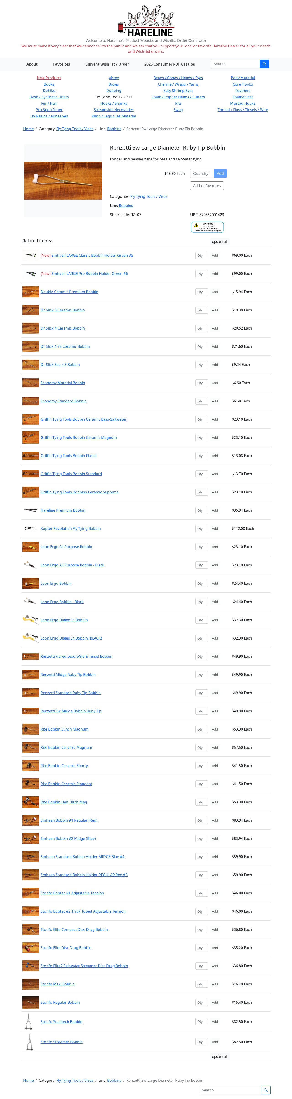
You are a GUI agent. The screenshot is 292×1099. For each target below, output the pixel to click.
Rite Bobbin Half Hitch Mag (64, 802)
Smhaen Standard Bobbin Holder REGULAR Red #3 (84, 874)
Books (49, 84)
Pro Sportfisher (49, 109)
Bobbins (114, 128)
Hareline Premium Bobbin (63, 510)
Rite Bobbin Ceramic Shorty (64, 765)
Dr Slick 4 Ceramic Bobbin (63, 328)
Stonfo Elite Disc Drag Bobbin (66, 947)
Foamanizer (243, 96)
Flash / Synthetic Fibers (49, 96)
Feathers (242, 90)
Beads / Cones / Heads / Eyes (178, 77)
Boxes (114, 84)
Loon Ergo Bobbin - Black (62, 601)
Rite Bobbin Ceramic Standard (66, 783)
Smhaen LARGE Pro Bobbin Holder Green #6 (90, 273)
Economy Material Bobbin (63, 382)
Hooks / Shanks (113, 103)
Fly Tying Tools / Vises (74, 128)
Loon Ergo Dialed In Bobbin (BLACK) (71, 638)
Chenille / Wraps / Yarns (178, 84)
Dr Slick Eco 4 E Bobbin (60, 364)
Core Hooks (243, 84)
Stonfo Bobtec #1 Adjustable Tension (72, 893)
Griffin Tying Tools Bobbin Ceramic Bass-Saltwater (84, 419)
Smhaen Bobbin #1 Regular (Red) (69, 820)
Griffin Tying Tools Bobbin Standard (71, 473)
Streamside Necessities (114, 109)
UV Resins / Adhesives (49, 116)
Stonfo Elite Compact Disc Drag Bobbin (74, 929)
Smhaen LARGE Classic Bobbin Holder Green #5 (92, 255)
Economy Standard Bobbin (64, 401)
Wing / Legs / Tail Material (114, 116)
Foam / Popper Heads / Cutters (178, 96)
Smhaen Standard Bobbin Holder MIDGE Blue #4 (82, 856)
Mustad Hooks (243, 103)
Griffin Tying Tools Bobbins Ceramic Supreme (80, 492)
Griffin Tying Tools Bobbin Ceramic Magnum (79, 437)
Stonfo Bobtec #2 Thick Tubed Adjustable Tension (83, 911)
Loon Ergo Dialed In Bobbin (64, 619)
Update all (220, 241)
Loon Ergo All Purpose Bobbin (66, 546)
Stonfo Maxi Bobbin (58, 984)
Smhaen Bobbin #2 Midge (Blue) (68, 838)
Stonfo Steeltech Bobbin (61, 1021)
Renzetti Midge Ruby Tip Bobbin (68, 674)
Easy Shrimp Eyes (178, 90)
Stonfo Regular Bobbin (60, 1002)
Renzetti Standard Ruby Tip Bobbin (71, 692)
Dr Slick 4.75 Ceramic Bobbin (65, 346)
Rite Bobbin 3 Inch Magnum (65, 729)
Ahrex (114, 77)
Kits (178, 103)
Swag (178, 109)
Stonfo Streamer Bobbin (62, 1041)
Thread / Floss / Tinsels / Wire (243, 109)
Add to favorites (207, 185)
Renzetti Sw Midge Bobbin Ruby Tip (71, 710)
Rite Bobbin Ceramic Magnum (66, 747)
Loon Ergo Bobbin (56, 583)
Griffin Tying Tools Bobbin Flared (69, 455)
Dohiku (49, 90)
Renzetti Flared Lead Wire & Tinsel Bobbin (76, 656)
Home (28, 128)
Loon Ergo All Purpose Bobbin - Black (72, 565)
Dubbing (113, 90)
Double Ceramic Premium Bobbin (69, 291)
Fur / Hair (49, 103)
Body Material (243, 77)
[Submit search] (264, 64)
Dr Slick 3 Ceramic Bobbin (63, 309)
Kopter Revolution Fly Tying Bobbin (71, 528)
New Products (49, 77)
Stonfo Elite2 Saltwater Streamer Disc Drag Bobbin (84, 965)
